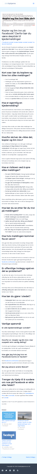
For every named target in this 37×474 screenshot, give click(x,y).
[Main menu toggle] (33, 3)
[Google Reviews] (17, 470)
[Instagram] (10, 470)
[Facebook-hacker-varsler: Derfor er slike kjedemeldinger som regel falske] (25, 416)
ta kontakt (11, 395)
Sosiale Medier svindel (20, 42)
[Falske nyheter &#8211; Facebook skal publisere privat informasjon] (9, 435)
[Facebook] (2, 470)
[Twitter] (6, 470)
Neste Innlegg (31, 457)
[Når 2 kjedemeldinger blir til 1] (9, 416)
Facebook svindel (8, 42)
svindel (6, 397)
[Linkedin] (14, 470)
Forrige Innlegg (6, 457)
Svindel (30, 42)
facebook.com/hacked (8, 262)
